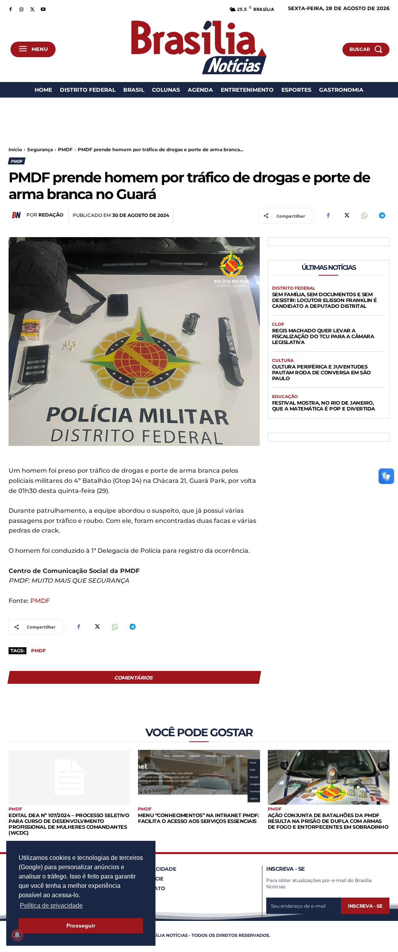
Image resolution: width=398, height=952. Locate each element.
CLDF (278, 324)
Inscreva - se (365, 906)
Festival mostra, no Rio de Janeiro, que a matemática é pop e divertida (323, 406)
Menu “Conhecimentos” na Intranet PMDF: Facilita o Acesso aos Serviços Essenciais (198, 818)
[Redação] (17, 215)
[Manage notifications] (17, 935)
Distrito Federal (293, 288)
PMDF (65, 149)
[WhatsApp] (364, 216)
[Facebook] (10, 8)
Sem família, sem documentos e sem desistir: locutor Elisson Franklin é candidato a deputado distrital (324, 300)
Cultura (282, 360)
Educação (285, 396)
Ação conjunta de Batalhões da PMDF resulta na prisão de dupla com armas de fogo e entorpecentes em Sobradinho (328, 821)
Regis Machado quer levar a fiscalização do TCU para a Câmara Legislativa (323, 336)
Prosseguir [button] (80, 925)
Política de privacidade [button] (51, 905)
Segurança (40, 149)
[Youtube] (43, 8)
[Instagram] (21, 8)
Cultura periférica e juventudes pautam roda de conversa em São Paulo (321, 372)
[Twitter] (32, 8)
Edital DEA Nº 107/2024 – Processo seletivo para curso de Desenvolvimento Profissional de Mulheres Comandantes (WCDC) (69, 824)
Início (15, 149)
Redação (50, 215)
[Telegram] (381, 216)
